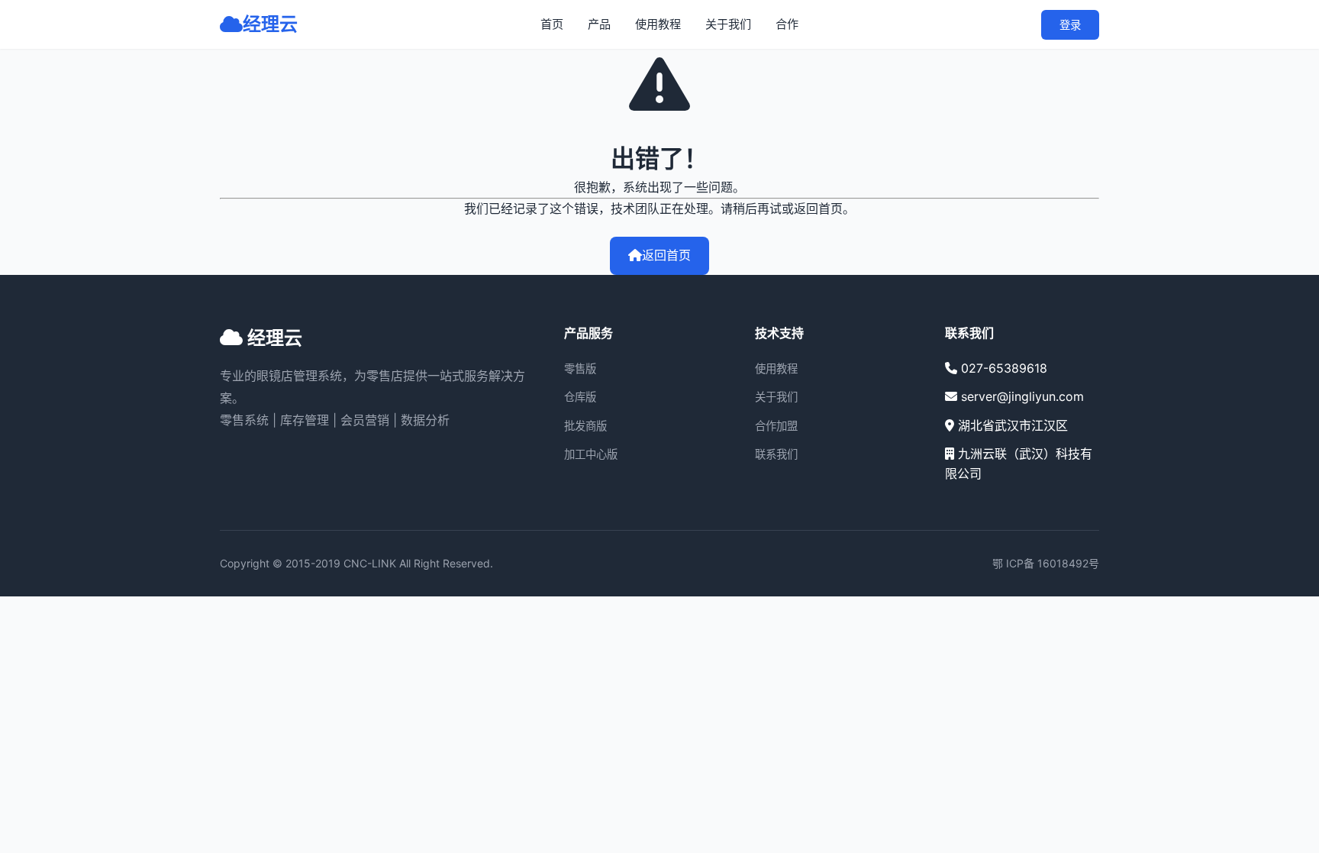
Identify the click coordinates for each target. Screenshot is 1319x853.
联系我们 (776, 454)
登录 (1070, 24)
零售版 (580, 368)
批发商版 (585, 425)
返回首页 (666, 255)
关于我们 (728, 24)
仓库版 (580, 396)
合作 (787, 24)
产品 (599, 24)
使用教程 (658, 24)
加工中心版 (591, 454)
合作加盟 (776, 425)
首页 (551, 24)
